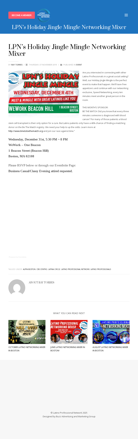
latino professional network (75, 269)
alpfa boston (29, 269)
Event (79, 64)
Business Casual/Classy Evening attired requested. (40, 171)
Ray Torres (17, 64)
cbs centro (42, 269)
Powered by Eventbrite (17, 257)
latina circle (54, 269)
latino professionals (101, 269)
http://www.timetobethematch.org (25, 131)
